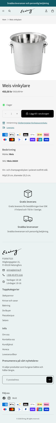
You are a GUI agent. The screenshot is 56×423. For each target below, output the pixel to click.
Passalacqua (8, 315)
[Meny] (3, 11)
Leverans (10, 127)
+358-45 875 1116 (15, 274)
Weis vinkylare (15, 19)
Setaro (5, 320)
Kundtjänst (7, 344)
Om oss (5, 334)
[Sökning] (9, 11)
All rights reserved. (33, 419)
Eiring (24, 419)
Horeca (5, 349)
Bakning (6, 305)
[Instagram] (9, 398)
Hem (4, 19)
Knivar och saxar (10, 300)
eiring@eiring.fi (14, 269)
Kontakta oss (8, 339)
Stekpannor (7, 295)
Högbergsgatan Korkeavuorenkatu (32, 122)
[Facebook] (4, 398)
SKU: (4, 160)
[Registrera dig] (49, 380)
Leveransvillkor (9, 354)
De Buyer (6, 310)
